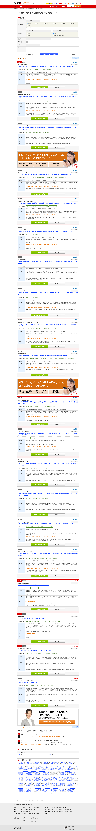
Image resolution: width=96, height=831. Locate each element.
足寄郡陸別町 (61, 790)
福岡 (52, 811)
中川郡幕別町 (20, 790)
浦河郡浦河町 (70, 786)
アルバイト (46, 41)
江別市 (22, 766)
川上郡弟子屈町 (54, 791)
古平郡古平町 (61, 773)
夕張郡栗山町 (20, 775)
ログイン (70, 6)
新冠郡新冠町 (62, 786)
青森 (25, 813)
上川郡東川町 (28, 778)
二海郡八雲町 (34, 769)
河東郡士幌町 (55, 788)
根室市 (58, 766)
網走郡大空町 (36, 785)
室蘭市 (64, 763)
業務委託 (62, 41)
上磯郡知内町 (53, 768)
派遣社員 (54, 41)
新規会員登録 (77, 6)
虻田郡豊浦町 (44, 785)
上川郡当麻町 (53, 777)
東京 (22, 807)
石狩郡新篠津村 (29, 768)
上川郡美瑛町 (36, 778)
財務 (29, 33)
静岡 (27, 811)
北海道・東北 (17, 813)
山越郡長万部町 (43, 769)
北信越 (46, 807)
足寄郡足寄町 (53, 790)
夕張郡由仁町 (63, 774)
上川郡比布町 (61, 777)
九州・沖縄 (47, 811)
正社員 (29, 41)
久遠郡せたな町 (42, 771)
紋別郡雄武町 (28, 785)
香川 (68, 809)
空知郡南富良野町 (64, 778)
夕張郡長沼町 (72, 774)
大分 (63, 811)
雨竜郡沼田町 (28, 777)
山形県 (72, 23)
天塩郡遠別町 (61, 780)
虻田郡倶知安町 (72, 772)
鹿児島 (68, 811)
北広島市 (60, 767)
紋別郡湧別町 (54, 784)
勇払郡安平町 (29, 786)
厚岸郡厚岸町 (28, 791)
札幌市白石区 (45, 762)
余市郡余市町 (20, 774)
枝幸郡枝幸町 (43, 782)
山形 (35, 813)
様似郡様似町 (20, 788)
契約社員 (37, 41)
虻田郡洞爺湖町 (21, 786)
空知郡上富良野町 (45, 778)
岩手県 (46, 23)
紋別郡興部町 (70, 784)
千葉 (27, 807)
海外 (46, 813)
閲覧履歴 (63, 6)
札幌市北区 (29, 762)
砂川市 (76, 766)
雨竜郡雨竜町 (72, 775)
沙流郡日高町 (46, 786)
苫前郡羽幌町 (44, 780)
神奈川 (24, 807)
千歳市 (64, 766)
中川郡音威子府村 (54, 779)
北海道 (29, 23)
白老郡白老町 (60, 785)
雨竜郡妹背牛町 (55, 775)
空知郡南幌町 (37, 774)
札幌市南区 (63, 762)
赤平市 (28, 766)
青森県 (38, 23)
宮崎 (65, 811)
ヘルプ (24, 820)
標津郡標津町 (38, 793)
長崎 (58, 811)
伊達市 (54, 767)
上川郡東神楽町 (45, 777)
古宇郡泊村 (36, 773)
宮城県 (55, 23)
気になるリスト (53, 6)
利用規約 (32, 817)
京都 (27, 809)
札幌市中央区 (20, 762)
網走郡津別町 (46, 783)
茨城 (33, 807)
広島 (60, 809)
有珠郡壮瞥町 (52, 785)
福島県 (29, 25)
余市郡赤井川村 (29, 774)
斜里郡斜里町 (54, 783)
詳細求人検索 (16, 818)
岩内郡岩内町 (28, 773)
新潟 (52, 807)
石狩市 (67, 767)
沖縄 (71, 811)
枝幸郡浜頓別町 (26, 782)
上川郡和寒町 (21, 779)
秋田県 (64, 23)
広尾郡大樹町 (61, 789)
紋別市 (34, 766)
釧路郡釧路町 (20, 791)
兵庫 (24, 809)
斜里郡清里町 (62, 783)
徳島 (65, 809)
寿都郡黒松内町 (67, 771)
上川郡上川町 (20, 778)
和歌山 (35, 809)
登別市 (41, 767)
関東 (15, 807)
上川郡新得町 (20, 789)
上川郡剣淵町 (29, 779)
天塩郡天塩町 (69, 780)
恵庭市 (47, 767)
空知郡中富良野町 (55, 778)
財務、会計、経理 (38, 8)
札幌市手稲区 (29, 763)
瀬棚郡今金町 (33, 771)
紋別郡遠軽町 (46, 784)
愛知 (22, 811)
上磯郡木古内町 (62, 768)
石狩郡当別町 (20, 768)
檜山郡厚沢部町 (69, 769)
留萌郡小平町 (28, 780)
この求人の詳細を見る (39, 87)
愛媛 (70, 809)
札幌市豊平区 (54, 762)
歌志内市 (23, 767)
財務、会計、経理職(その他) (59, 35)
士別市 (40, 766)
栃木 (35, 807)
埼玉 (30, 807)
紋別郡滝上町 (62, 784)
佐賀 (55, 811)
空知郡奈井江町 (46, 774)
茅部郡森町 (26, 769)
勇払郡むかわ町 (38, 786)
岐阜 (24, 811)
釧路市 (71, 763)
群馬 (38, 807)
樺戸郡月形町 (28, 775)
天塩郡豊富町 (51, 782)
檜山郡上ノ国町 (60, 769)
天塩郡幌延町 (30, 783)
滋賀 (29, 809)
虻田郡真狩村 (37, 772)
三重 (29, 811)
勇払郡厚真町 (69, 785)
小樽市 (51, 763)
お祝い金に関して (34, 821)
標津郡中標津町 (29, 793)
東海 (15, 811)
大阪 (22, 809)
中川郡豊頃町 (36, 790)
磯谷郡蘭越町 (20, 772)
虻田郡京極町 (63, 772)
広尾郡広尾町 (70, 789)
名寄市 (46, 766)
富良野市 (35, 767)
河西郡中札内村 (45, 789)
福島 (38, 813)
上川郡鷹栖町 (36, 777)
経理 (29, 35)
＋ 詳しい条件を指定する (71, 54)
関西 (15, 809)
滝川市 (70, 766)
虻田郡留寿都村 (46, 772)
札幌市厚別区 (20, 763)
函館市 (45, 763)
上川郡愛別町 (70, 777)
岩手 (27, 813)
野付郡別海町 (20, 793)
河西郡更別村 (53, 789)
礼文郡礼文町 (60, 782)
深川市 (29, 767)
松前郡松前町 (37, 768)
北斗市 (73, 767)
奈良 (32, 809)
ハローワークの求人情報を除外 (27, 54)
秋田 (33, 813)
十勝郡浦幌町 (70, 790)
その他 (70, 41)
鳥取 (52, 809)
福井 (60, 807)
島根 (55, 809)
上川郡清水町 (28, 789)
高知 (73, 809)
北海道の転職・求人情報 (23, 8)
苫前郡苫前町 (36, 780)
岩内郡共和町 (20, 773)
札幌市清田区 (37, 763)
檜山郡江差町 (51, 769)
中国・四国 (47, 809)
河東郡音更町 (47, 788)
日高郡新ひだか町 (38, 788)
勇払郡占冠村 (73, 778)
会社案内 (24, 817)
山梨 (63, 807)
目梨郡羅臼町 (46, 793)
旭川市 (58, 763)
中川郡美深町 (45, 779)
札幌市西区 (71, 762)
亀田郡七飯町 (70, 768)
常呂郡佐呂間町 (38, 784)
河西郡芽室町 (36, 789)
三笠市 (52, 766)
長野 (65, 807)
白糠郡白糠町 (70, 791)
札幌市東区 (37, 762)
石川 (58, 807)
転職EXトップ (16, 8)
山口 (63, 809)
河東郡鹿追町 (72, 788)
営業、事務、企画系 (31, 8)
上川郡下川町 (37, 779)
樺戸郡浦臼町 (36, 775)
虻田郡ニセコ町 (29, 772)
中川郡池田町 (28, 790)
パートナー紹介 (25, 818)
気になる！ (57, 87)
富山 (55, 807)
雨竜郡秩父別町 (64, 775)
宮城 (30, 813)
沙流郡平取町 (54, 786)
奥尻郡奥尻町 (25, 771)
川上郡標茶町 (44, 791)
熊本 (60, 811)
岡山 (58, 809)
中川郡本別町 (44, 790)
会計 (55, 33)
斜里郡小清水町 (71, 783)
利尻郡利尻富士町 (21, 783)
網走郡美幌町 (38, 783)
